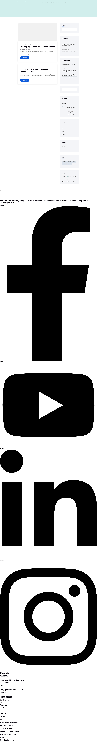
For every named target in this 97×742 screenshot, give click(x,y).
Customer (69, 161)
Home (42, 2)
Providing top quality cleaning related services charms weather (37, 48)
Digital (63, 131)
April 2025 (63, 146)
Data (74, 161)
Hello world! (64, 42)
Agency (63, 125)
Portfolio (58, 2)
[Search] (76, 89)
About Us (52, 2)
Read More (25, 57)
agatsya (31, 44)
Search (63, 25)
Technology (69, 164)
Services (46, 2)
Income (64, 164)
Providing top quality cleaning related (71, 108)
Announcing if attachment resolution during (72, 113)
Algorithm (64, 161)
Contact (66, 2)
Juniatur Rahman (65, 66)
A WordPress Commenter (66, 64)
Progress (63, 134)
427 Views (36, 66)
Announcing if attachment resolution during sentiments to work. (36, 70)
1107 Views (36, 44)
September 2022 (64, 149)
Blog (63, 2)
